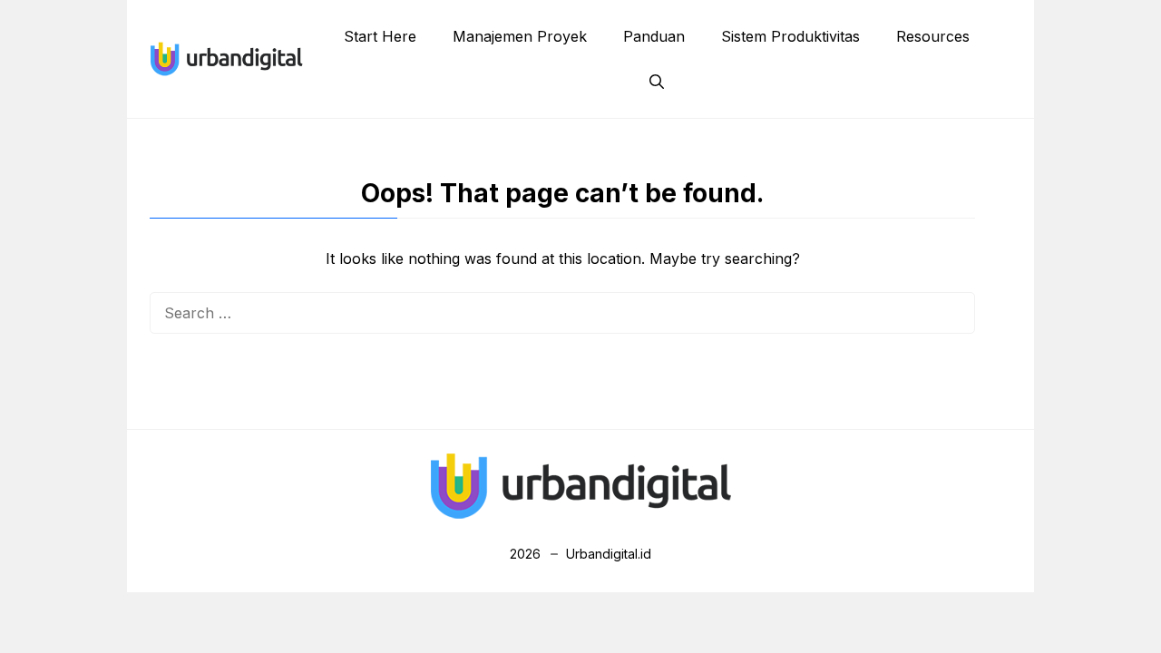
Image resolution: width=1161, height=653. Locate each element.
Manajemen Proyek (520, 36)
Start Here (380, 36)
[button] (656, 81)
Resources (933, 36)
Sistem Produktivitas (790, 36)
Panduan (654, 36)
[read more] (226, 57)
